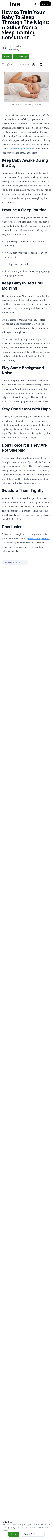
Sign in (45, 4)
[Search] (35, 4)
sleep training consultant (21, 148)
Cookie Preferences (33, 1534)
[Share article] (33, 64)
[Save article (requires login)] (41, 64)
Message (22, 56)
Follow (7, 56)
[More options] (48, 64)
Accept (14, 1534)
